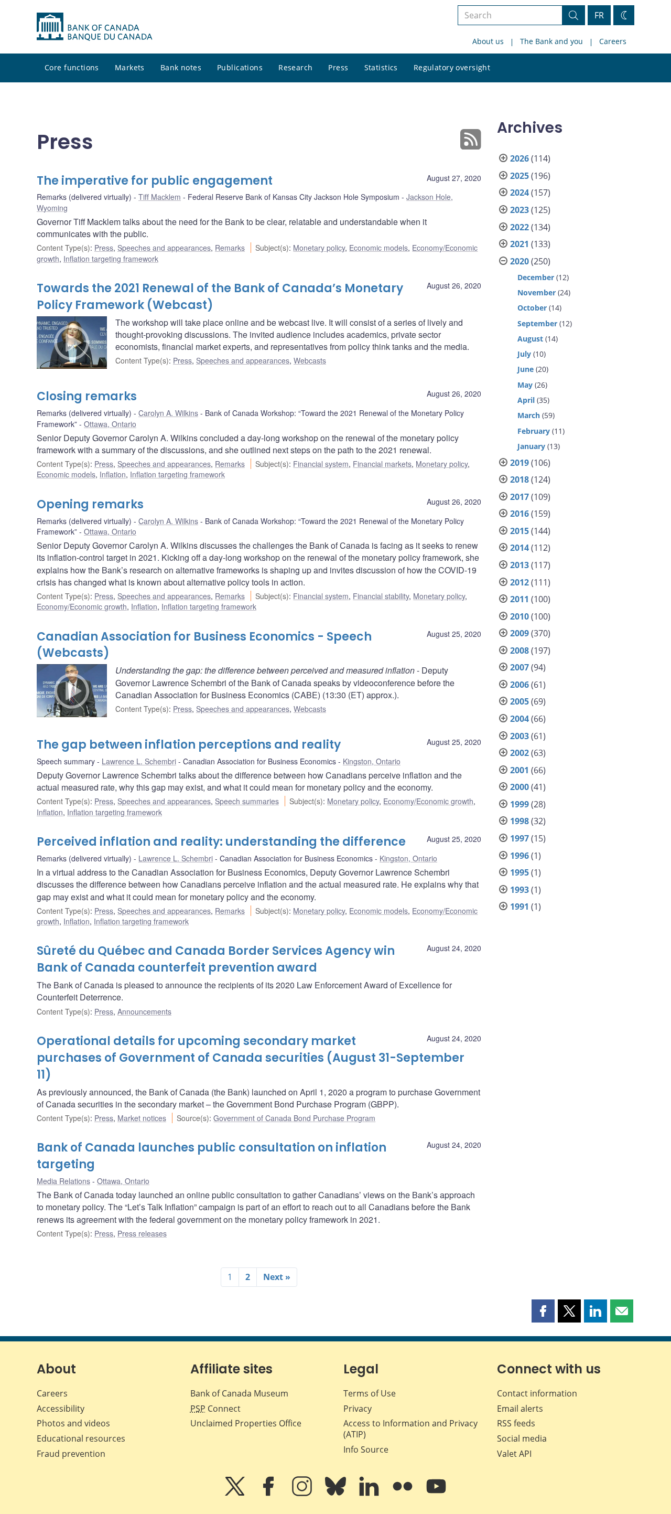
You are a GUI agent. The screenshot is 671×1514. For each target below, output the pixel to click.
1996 (519, 855)
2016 (519, 513)
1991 (519, 906)
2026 (519, 158)
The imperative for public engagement (155, 181)
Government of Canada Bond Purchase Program (294, 1118)
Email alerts (520, 1408)
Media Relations (63, 1181)
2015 (519, 531)
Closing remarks (87, 396)
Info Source (365, 1449)
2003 (519, 736)
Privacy (357, 1408)
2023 (519, 210)
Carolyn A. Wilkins (168, 413)
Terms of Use (369, 1393)
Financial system (321, 464)
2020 (519, 261)
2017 (519, 497)
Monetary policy (319, 247)
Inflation (113, 474)
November (536, 292)
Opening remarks (90, 504)
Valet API (514, 1453)
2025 (519, 176)
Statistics (381, 67)
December (535, 277)
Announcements (144, 1011)
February (533, 431)
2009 (519, 633)
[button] (543, 1311)
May (525, 385)
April (526, 400)
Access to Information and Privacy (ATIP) (410, 1428)
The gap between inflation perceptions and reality (189, 745)
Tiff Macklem (159, 196)
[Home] (94, 27)
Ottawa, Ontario (110, 424)
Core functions (72, 67)
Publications (240, 67)
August (530, 339)
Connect (215, 1408)
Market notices (141, 1118)
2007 (519, 667)
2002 (519, 753)
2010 (519, 616)
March (528, 415)
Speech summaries (247, 801)
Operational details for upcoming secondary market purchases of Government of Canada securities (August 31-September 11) (250, 1058)
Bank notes (180, 67)
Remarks (230, 247)
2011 (519, 599)
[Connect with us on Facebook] (269, 1493)
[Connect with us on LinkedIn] (370, 1493)
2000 (519, 787)
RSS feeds (516, 1423)
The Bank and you (551, 41)
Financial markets (382, 464)
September (537, 323)
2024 (519, 192)
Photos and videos (73, 1423)
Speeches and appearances (164, 247)
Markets (130, 67)
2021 (519, 244)
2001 (519, 770)
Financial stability (381, 596)
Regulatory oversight (452, 67)
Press (338, 67)
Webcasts (310, 360)
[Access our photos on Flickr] (403, 1493)
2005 (519, 701)
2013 (519, 565)
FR (599, 15)
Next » (276, 1277)
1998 (519, 821)
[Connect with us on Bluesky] (336, 1493)
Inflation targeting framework (110, 258)
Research (295, 67)
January (531, 446)
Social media (522, 1438)
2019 (519, 462)
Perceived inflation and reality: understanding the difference (221, 842)
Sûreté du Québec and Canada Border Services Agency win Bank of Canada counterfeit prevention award (216, 959)
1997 (519, 838)
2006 (519, 684)
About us (488, 41)
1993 (519, 889)
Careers (612, 41)
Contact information (537, 1393)
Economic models (378, 247)
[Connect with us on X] (236, 1493)
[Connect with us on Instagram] (303, 1493)
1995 (519, 872)
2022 (519, 227)
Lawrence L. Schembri (139, 761)
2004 (519, 718)
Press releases (142, 1233)
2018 (519, 479)
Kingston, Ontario (372, 761)
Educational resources (81, 1438)
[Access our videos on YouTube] (436, 1493)
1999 (519, 804)
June (525, 369)
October (532, 308)
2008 (519, 650)
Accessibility (60, 1408)
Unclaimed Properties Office (245, 1423)
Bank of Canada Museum (239, 1393)
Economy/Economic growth (82, 606)
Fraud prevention (71, 1453)
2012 (519, 582)
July (524, 354)
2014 (519, 547)
